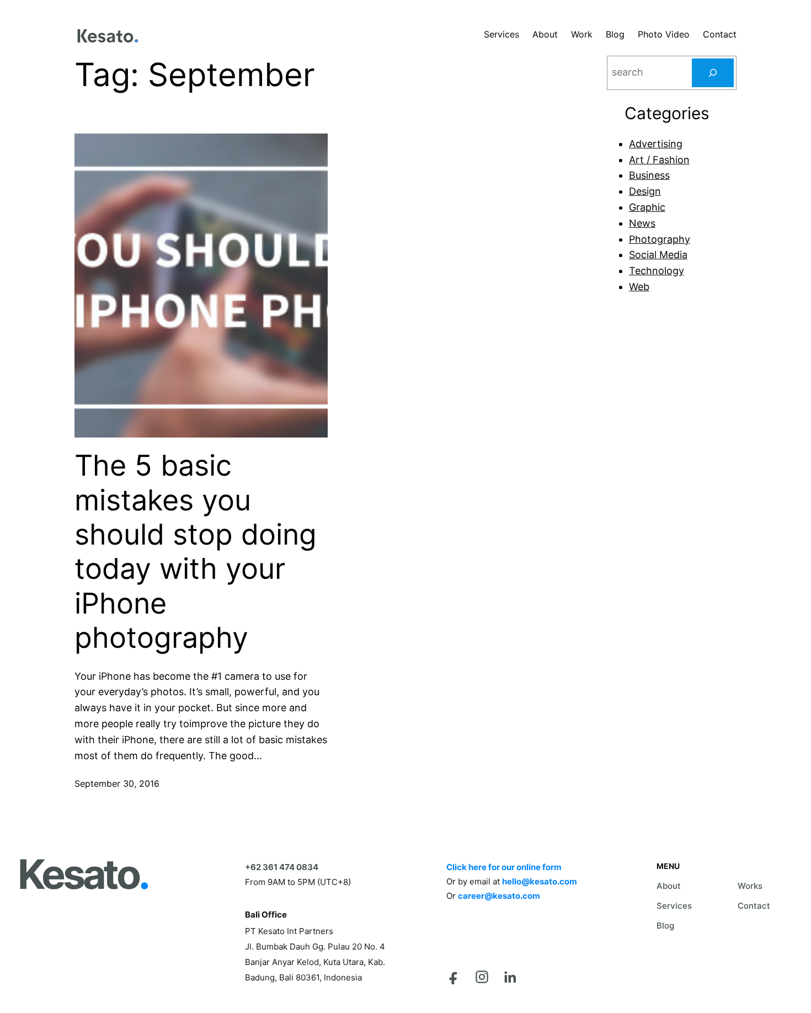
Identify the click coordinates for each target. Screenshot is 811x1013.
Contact (754, 905)
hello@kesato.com (539, 881)
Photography (659, 239)
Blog (665, 925)
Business (649, 175)
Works (750, 886)
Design (645, 191)
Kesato (83, 874)
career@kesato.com (499, 896)
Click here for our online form (504, 867)
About (669, 886)
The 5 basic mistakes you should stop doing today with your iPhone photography (195, 552)
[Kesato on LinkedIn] (510, 976)
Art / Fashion (659, 160)
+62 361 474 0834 (281, 867)
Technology (656, 270)
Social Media (658, 254)
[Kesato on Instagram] (481, 976)
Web (639, 286)
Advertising (655, 144)
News (642, 223)
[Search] (713, 72)
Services (674, 905)
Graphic (647, 207)
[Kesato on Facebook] (453, 976)
